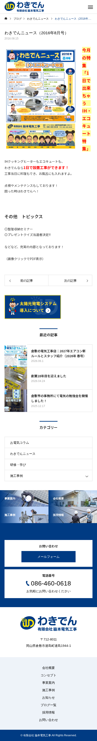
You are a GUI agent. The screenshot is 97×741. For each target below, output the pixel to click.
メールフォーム (48, 556)
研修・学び (18, 465)
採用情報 (48, 712)
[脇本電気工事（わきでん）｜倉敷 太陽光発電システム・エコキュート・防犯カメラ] (24, 7)
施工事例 (16, 476)
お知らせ (48, 697)
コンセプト (48, 675)
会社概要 (48, 668)
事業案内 (48, 682)
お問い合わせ (48, 720)
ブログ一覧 (48, 705)
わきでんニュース (22, 453)
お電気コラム (19, 442)
